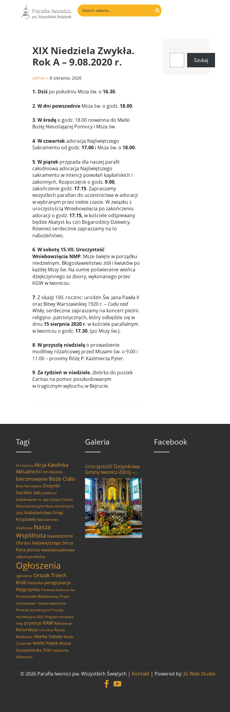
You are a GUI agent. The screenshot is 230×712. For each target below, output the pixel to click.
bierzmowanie (32, 479)
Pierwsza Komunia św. (58, 590)
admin (38, 78)
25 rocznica (24, 465)
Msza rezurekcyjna (30, 506)
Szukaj (177, 49)
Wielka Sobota (48, 636)
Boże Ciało (62, 478)
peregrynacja (57, 582)
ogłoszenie (24, 576)
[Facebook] (106, 680)
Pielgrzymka (28, 589)
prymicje (33, 623)
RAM (48, 623)
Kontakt (140, 673)
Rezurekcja (27, 629)
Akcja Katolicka (51, 464)
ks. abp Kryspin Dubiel (55, 500)
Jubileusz (49, 492)
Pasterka (35, 582)
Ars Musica (52, 471)
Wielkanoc (24, 636)
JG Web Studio (200, 673)
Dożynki (51, 486)
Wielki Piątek (45, 643)
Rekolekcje (63, 623)
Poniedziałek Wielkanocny (37, 596)
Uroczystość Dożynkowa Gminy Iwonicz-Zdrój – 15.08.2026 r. (112, 469)
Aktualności (29, 471)
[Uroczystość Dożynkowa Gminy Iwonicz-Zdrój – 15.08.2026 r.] (113, 508)
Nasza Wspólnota (33, 531)
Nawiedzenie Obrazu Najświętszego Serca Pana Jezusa (44, 543)
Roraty (59, 629)
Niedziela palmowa (58, 550)
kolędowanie (26, 499)
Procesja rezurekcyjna (32, 610)
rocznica (46, 629)
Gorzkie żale (28, 492)
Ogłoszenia (38, 565)
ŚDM (47, 650)
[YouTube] (117, 680)
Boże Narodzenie (29, 486)
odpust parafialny (30, 556)
